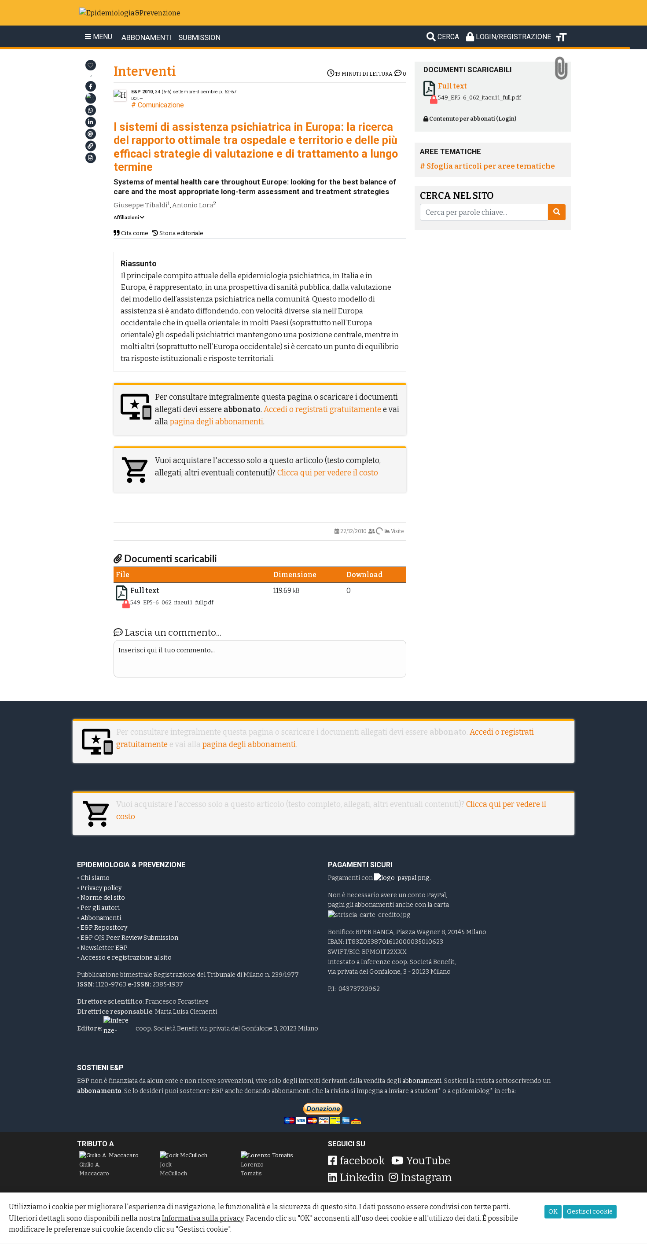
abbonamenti (421, 1081)
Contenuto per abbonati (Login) (472, 118)
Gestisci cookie (590, 1211)
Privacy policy (101, 888)
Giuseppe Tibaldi (141, 205)
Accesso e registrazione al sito (126, 957)
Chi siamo (95, 878)
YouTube (428, 1161)
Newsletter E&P (104, 948)
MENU (101, 37)
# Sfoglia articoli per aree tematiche (487, 166)
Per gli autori (100, 908)
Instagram (426, 1177)
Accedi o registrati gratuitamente (322, 409)
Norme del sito (103, 898)
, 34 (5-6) (174, 92)
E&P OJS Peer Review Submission (129, 938)
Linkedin (362, 1177)
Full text (144, 590)
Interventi (145, 71)
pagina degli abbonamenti (216, 422)
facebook (362, 1161)
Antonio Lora (192, 205)
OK (553, 1211)
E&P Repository (104, 927)
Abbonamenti (101, 918)
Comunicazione (161, 105)
